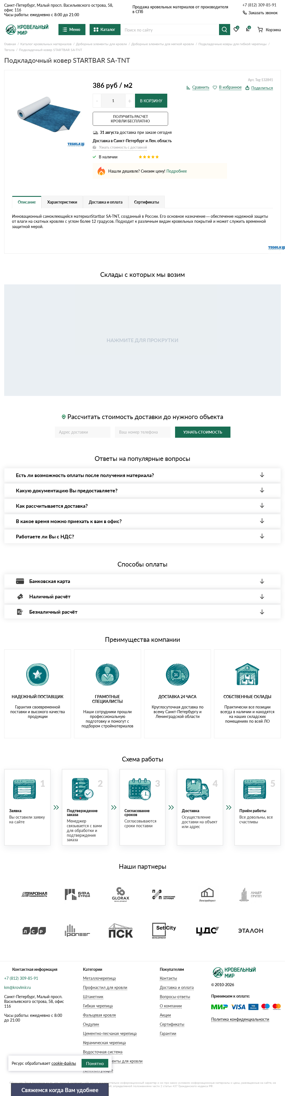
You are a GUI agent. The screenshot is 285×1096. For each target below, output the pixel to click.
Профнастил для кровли (105, 987)
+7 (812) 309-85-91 (259, 5)
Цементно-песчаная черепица (110, 1033)
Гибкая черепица (98, 1005)
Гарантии (168, 1033)
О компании (171, 1005)
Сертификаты (172, 1024)
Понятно (95, 1063)
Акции (165, 1015)
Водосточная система (102, 1051)
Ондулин (91, 1024)
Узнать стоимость (202, 432)
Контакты (168, 978)
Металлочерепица (99, 978)
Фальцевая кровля (99, 1015)
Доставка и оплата (177, 987)
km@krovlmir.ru (17, 987)
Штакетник (93, 996)
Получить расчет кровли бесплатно (130, 118)
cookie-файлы (63, 1063)
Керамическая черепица (104, 1042)
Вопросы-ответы (175, 996)
